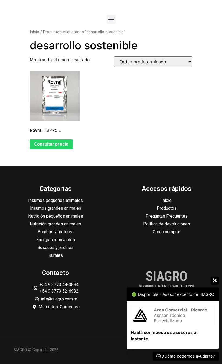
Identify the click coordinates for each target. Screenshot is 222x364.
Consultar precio (51, 144)
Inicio (34, 31)
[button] (111, 19)
